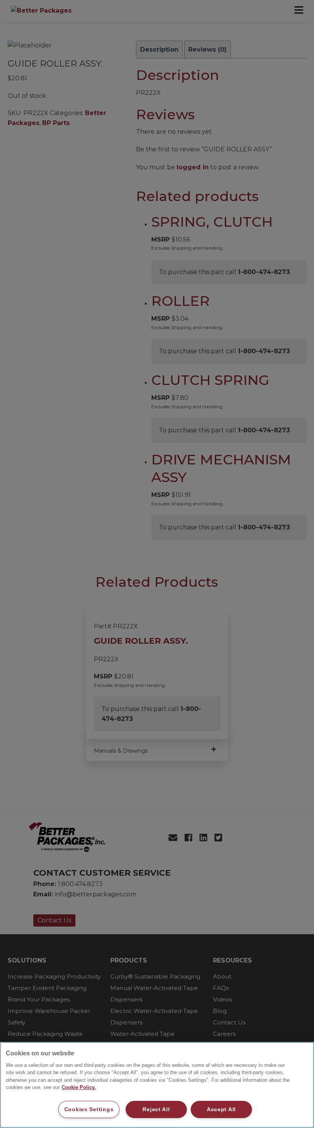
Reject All (156, 1109)
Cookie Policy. (79, 1087)
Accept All (221, 1109)
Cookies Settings (89, 1109)
